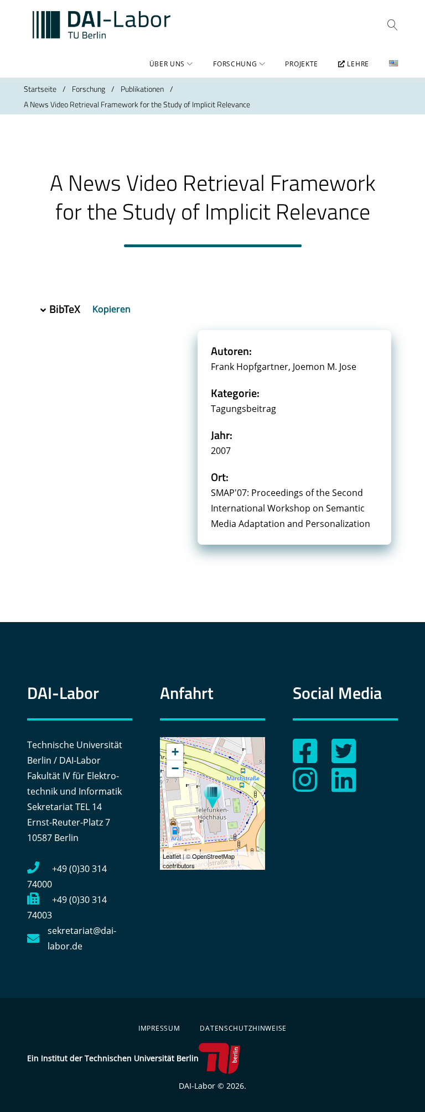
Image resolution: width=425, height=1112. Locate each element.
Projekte (301, 64)
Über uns (167, 64)
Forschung (235, 64)
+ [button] (175, 752)
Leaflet (172, 856)
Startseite (40, 89)
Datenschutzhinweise (243, 1028)
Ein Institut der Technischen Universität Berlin (113, 1058)
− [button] (175, 768)
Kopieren (112, 309)
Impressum (159, 1028)
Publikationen (142, 89)
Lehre (357, 64)
